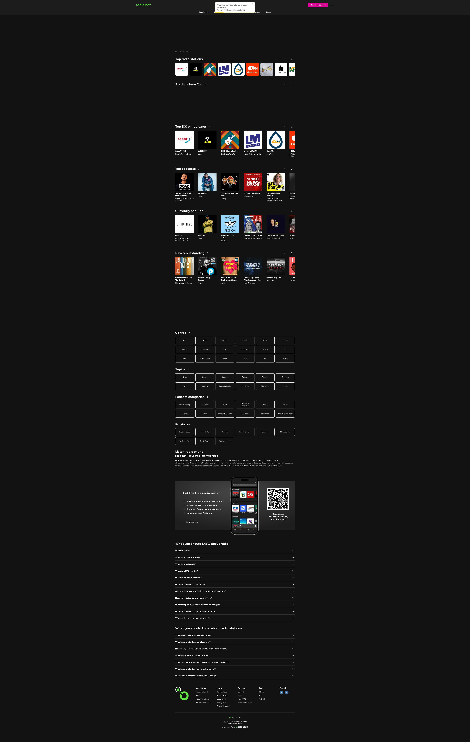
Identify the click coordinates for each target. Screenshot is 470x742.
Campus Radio (225, 386)
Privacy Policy (222, 695)
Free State (205, 432)
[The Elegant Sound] (266, 69)
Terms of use (222, 692)
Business (245, 414)
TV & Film (205, 405)
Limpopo (265, 432)
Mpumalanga (285, 432)
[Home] (176, 51)
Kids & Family (184, 405)
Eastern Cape (184, 432)
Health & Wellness (285, 414)
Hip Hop (225, 340)
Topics (268, 12)
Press (198, 695)
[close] (253, 4)
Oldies (285, 340)
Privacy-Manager (223, 706)
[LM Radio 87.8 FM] (224, 69)
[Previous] (285, 58)
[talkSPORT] (195, 69)
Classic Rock (205, 359)
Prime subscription (245, 703)
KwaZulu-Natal (245, 432)
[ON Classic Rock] (252, 69)
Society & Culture (225, 414)
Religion (265, 377)
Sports (225, 377)
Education (265, 414)
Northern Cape (185, 441)
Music (285, 386)
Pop (184, 340)
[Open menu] (332, 4)
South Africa (236, 717)
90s (265, 359)
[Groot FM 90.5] (181, 69)
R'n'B (285, 359)
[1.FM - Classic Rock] (210, 69)
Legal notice (221, 699)
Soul (184, 359)
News (184, 377)
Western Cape (224, 441)
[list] (235, 69)
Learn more (192, 522)
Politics (245, 377)
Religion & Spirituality (245, 405)
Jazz (285, 349)
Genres (257, 12)
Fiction (285, 405)
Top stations (203, 12)
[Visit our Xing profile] (287, 692)
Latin (245, 359)
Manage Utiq (222, 703)
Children (285, 377)
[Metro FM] (281, 69)
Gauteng (225, 432)
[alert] (235, 7)
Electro (184, 349)
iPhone (261, 692)
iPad (260, 695)
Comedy (205, 386)
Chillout (245, 340)
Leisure (185, 414)
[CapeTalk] (238, 69)
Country (265, 340)
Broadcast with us (203, 703)
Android (262, 699)
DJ (185, 386)
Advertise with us (202, 699)
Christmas (265, 386)
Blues (225, 359)
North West (204, 441)
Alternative (204, 349)
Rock (205, 340)
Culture (205, 377)
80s (225, 349)
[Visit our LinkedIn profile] (281, 692)
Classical (245, 349)
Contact (241, 692)
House (265, 349)
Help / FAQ (242, 699)
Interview (245, 386)
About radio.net (202, 692)
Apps (240, 695)
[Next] (292, 58)
